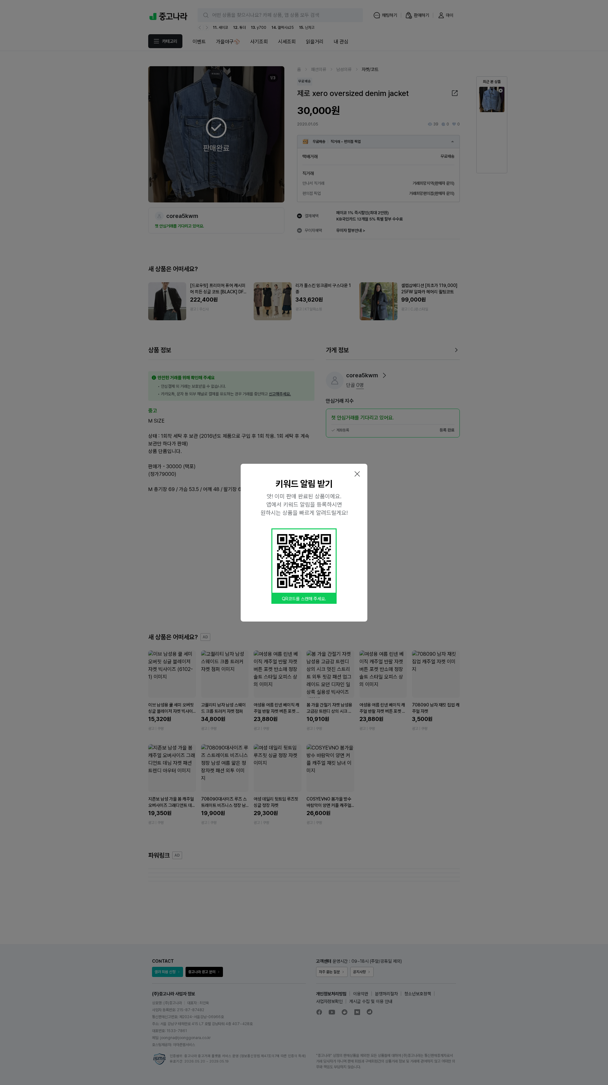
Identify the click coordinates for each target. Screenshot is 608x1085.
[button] (357, 474)
